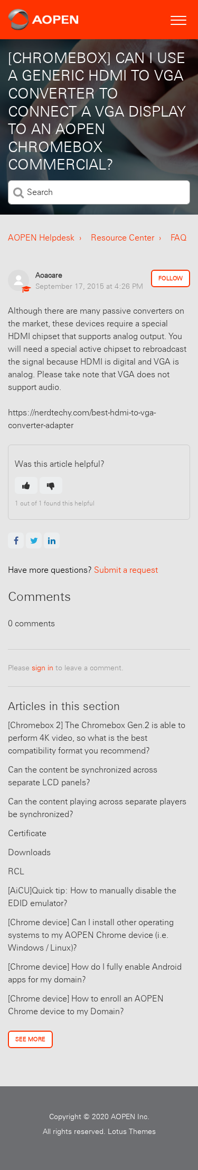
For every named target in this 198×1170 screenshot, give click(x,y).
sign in (42, 667)
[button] (178, 18)
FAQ (178, 238)
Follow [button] (170, 278)
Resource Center (122, 238)
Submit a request (83, 570)
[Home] (43, 19)
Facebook (16, 540)
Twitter (34, 540)
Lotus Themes (132, 1131)
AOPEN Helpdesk (41, 238)
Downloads (29, 852)
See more (30, 1039)
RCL (16, 871)
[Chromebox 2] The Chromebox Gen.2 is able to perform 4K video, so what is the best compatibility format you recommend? (96, 738)
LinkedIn (52, 540)
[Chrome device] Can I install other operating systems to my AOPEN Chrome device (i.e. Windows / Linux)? (91, 935)
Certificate (27, 833)
